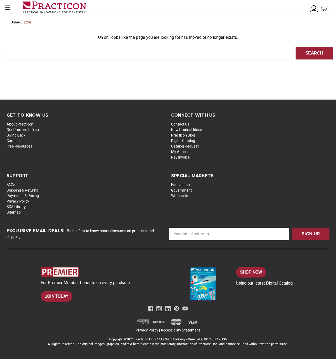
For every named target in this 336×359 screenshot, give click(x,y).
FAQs (11, 185)
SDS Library (16, 207)
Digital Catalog (183, 141)
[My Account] (314, 8)
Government (181, 190)
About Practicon (20, 124)
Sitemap (14, 212)
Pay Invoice (180, 157)
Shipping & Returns (22, 190)
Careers (13, 141)
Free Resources (19, 146)
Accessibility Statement (180, 330)
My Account (181, 152)
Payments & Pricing (23, 196)
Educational (181, 185)
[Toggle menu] (7, 7)
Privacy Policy (18, 201)
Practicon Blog (183, 135)
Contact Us (180, 124)
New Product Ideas (186, 130)
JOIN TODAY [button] (56, 296)
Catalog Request (185, 146)
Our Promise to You (23, 130)
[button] (102, 272)
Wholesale (179, 196)
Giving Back (16, 135)
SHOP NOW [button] (251, 272)
